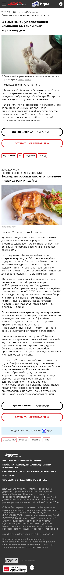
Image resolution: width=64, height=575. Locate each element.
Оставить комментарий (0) (32, 143)
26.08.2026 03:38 (10, 169)
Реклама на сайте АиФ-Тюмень (22, 460)
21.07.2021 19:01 (8, 12)
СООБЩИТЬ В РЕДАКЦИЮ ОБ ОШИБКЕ (24, 480)
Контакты (8, 475)
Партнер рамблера (28, 560)
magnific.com (8, 226)
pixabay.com (24, 79)
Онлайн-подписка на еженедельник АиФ (29, 471)
